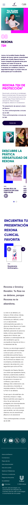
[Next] (24, 196)
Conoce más (12, 123)
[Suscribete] (25, 4)
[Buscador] (21, 4)
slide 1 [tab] (14, 201)
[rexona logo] (14, 6)
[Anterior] (9, 249)
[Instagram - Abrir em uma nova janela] (23, 442)
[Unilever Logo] (21, 479)
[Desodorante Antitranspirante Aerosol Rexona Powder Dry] (13, 252)
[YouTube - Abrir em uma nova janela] (10, 442)
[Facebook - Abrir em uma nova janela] (4, 442)
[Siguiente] (23, 249)
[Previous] (6, 196)
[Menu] (4, 4)
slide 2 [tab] (16, 201)
